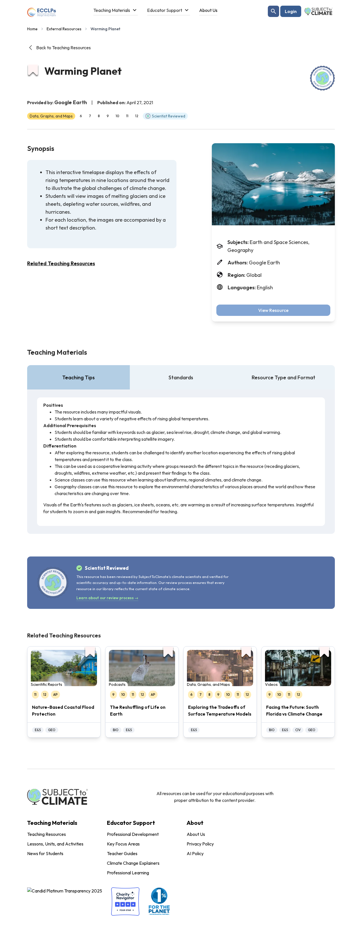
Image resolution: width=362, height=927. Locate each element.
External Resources (64, 28)
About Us (196, 834)
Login (291, 11)
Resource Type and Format (283, 377)
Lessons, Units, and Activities (55, 844)
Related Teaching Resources (61, 263)
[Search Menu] (273, 11)
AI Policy (195, 853)
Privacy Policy (200, 844)
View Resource (273, 310)
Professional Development (133, 834)
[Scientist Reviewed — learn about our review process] (322, 78)
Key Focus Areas (123, 844)
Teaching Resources (46, 834)
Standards (181, 377)
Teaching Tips (78, 377)
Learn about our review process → (107, 598)
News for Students (45, 853)
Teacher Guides (122, 853)
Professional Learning (128, 872)
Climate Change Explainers (133, 863)
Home (32, 28)
